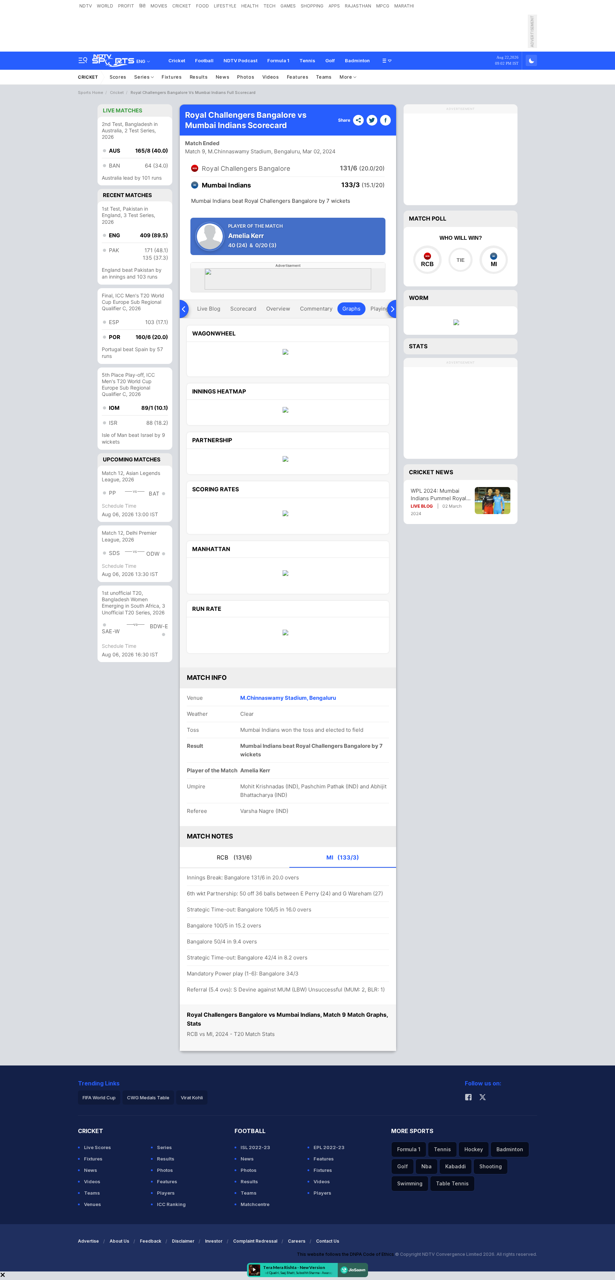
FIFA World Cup (99, 1097)
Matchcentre (255, 1204)
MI (342, 857)
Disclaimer (183, 1241)
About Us (119, 1241)
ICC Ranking (171, 1204)
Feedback (150, 1241)
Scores (118, 77)
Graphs (351, 308)
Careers (296, 1241)
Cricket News (431, 472)
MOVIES (159, 6)
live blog (208, 308)
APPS (334, 6)
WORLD (105, 6)
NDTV (85, 6)
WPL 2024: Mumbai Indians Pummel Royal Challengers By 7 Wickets (438, 494)
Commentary (316, 308)
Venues (92, 1204)
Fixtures (172, 77)
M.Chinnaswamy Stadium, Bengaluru (288, 697)
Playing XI (382, 308)
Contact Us (327, 1241)
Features (298, 77)
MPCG (382, 6)
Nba (426, 1166)
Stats (418, 346)
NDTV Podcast (240, 60)
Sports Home (90, 92)
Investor (213, 1241)
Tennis (307, 60)
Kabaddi (455, 1166)
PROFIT (126, 6)
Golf (330, 60)
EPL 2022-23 (329, 1147)
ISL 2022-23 (255, 1147)
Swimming (409, 1183)
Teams (324, 77)
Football (204, 60)
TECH (269, 6)
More (347, 77)
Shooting (490, 1166)
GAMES (288, 6)
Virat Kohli (192, 1097)
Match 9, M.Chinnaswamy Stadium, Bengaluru (242, 151)
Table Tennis (452, 1183)
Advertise (88, 1241)
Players (166, 1193)
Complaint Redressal (255, 1241)
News (223, 77)
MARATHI (404, 6)
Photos (245, 77)
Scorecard (243, 308)
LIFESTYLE (225, 6)
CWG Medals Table (148, 1097)
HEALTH (249, 6)
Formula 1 (278, 60)
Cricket (176, 60)
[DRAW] (460, 259)
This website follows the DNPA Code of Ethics (346, 1254)
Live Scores (97, 1147)
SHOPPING (312, 6)
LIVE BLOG (422, 506)
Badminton (357, 60)
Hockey (473, 1149)
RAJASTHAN (358, 6)
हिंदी (142, 6)
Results (199, 77)
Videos (270, 77)
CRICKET (181, 6)
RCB (234, 857)
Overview (278, 308)
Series (142, 77)
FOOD (202, 6)
